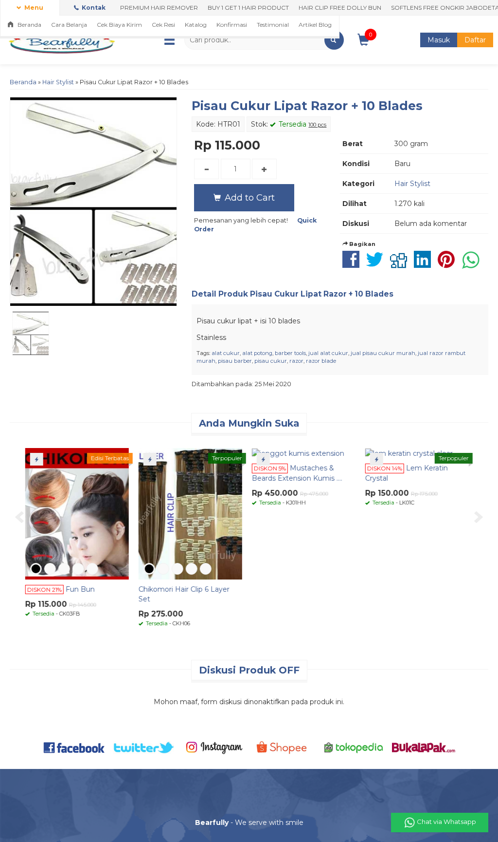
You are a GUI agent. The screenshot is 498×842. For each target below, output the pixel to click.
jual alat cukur (328, 353)
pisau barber (235, 360)
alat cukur (226, 353)
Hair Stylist (58, 82)
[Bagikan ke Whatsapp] (473, 264)
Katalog (196, 24)
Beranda (28, 24)
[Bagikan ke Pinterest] (449, 264)
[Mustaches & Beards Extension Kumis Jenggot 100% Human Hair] (300, 453)
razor (296, 360)
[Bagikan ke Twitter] (377, 264)
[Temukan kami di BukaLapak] (424, 747)
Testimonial (273, 24)
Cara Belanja (69, 24)
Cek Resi (163, 24)
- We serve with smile (249, 822)
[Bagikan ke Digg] (401, 264)
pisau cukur (270, 360)
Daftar (475, 40)
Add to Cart (248, 197)
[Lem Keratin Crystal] (411, 453)
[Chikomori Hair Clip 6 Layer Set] (193, 513)
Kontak (93, 7)
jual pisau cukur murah (383, 353)
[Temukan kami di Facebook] (74, 747)
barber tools (290, 353)
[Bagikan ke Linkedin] (425, 264)
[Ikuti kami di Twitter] (144, 747)
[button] (334, 40)
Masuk (438, 40)
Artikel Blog (315, 24)
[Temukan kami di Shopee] (284, 747)
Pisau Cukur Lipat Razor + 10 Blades (307, 105)
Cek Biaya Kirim (119, 24)
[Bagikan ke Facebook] (353, 264)
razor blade (321, 360)
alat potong (257, 353)
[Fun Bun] (79, 513)
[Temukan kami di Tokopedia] (354, 747)
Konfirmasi (231, 24)
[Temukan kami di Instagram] (214, 747)
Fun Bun (82, 589)
